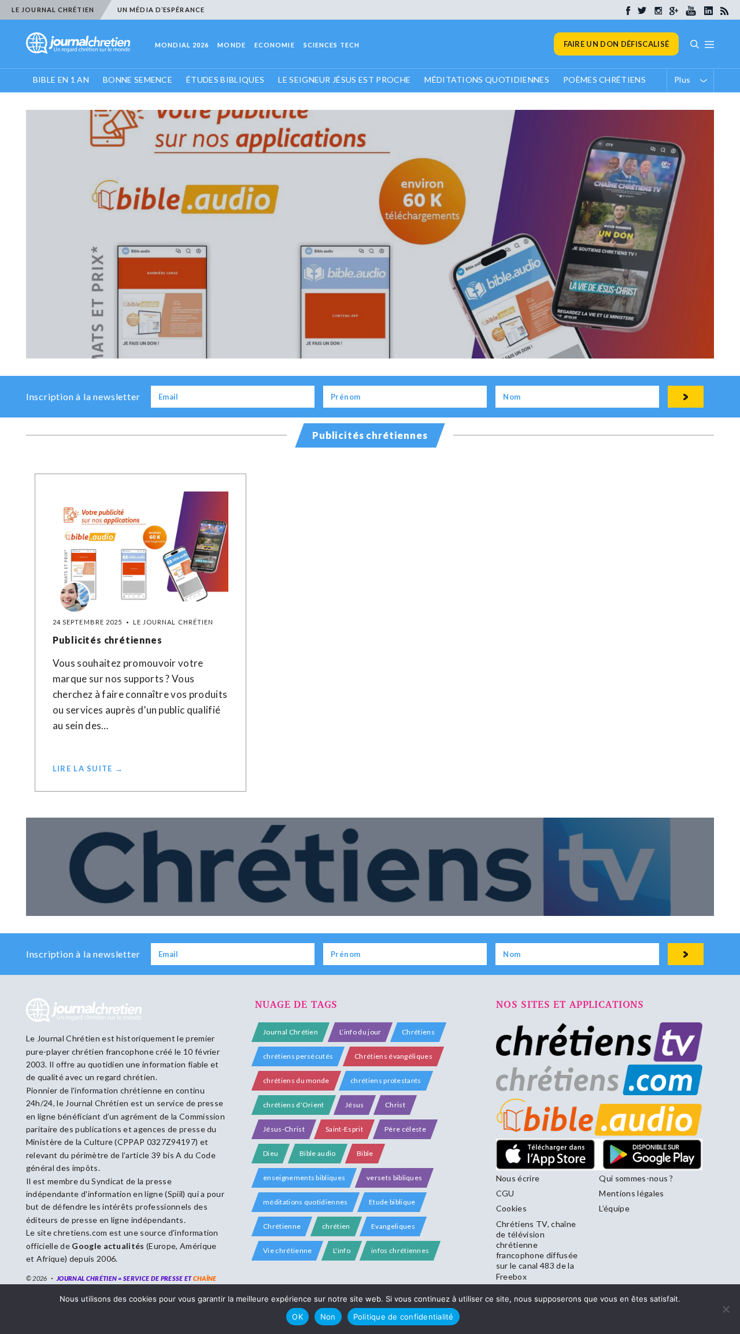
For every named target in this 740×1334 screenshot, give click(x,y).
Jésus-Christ (284, 1129)
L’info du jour (360, 1032)
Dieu (270, 1153)
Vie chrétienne (287, 1250)
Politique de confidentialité (403, 1316)
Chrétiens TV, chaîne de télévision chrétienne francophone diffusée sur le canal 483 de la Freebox (537, 1250)
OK (297, 1316)
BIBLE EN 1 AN (61, 79)
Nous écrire (518, 1178)
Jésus (354, 1104)
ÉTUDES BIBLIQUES (225, 79)
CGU (505, 1193)
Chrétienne (282, 1226)
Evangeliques (393, 1226)
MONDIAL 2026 (182, 45)
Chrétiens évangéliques (393, 1056)
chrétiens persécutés (298, 1056)
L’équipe (614, 1208)
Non (328, 1316)
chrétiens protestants (385, 1080)
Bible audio (317, 1153)
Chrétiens (418, 1032)
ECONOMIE (274, 45)
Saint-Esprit (344, 1129)
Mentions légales (631, 1193)
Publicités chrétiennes (107, 639)
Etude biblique (392, 1202)
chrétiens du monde (296, 1080)
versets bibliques (394, 1177)
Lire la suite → (88, 768)
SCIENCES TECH (332, 45)
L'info (341, 1250)
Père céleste (405, 1129)
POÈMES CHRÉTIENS (604, 79)
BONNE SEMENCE (137, 79)
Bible (365, 1153)
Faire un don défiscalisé (616, 44)
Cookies (511, 1208)
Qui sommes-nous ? (636, 1178)
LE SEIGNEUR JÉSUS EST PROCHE (344, 79)
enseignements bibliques (304, 1177)
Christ (395, 1104)
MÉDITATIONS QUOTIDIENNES (486, 79)
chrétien (336, 1226)
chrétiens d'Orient (293, 1104)
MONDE (231, 45)
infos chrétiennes (400, 1250)
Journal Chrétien (68, 1038)
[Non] (725, 1309)
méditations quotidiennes (305, 1202)
